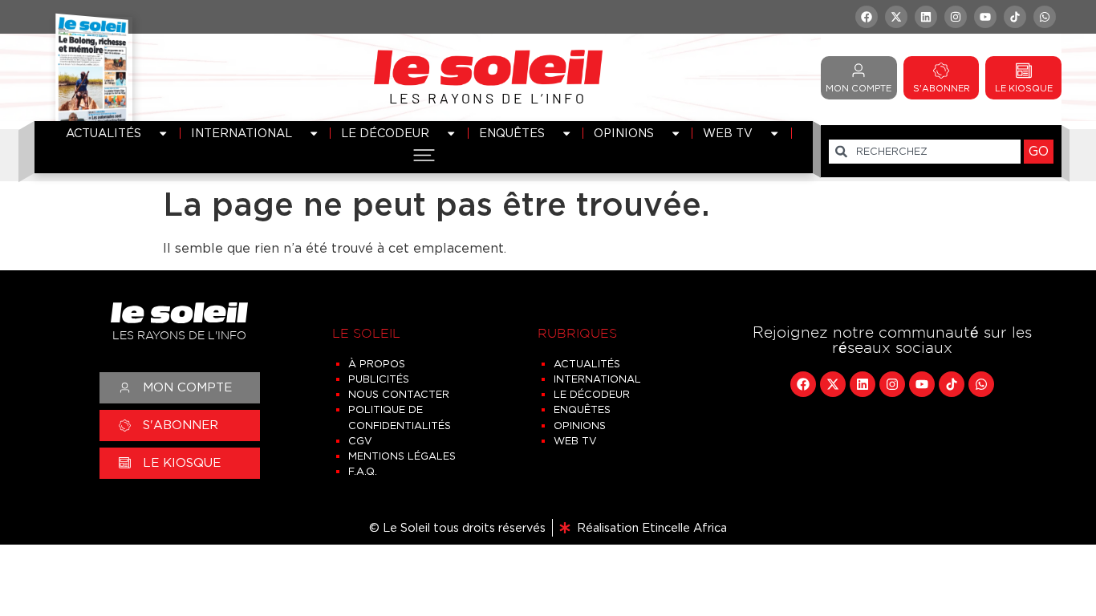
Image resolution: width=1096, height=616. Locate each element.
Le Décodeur (385, 133)
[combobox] (925, 152)
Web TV (728, 133)
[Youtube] (985, 17)
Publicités (378, 379)
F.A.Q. (362, 471)
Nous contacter (398, 394)
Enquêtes (512, 133)
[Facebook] (866, 17)
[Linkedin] (926, 17)
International (241, 133)
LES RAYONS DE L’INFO (488, 98)
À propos (376, 364)
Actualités (103, 133)
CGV (360, 441)
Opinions (624, 133)
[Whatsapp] (1044, 17)
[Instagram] (955, 17)
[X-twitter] (896, 17)
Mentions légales (402, 456)
